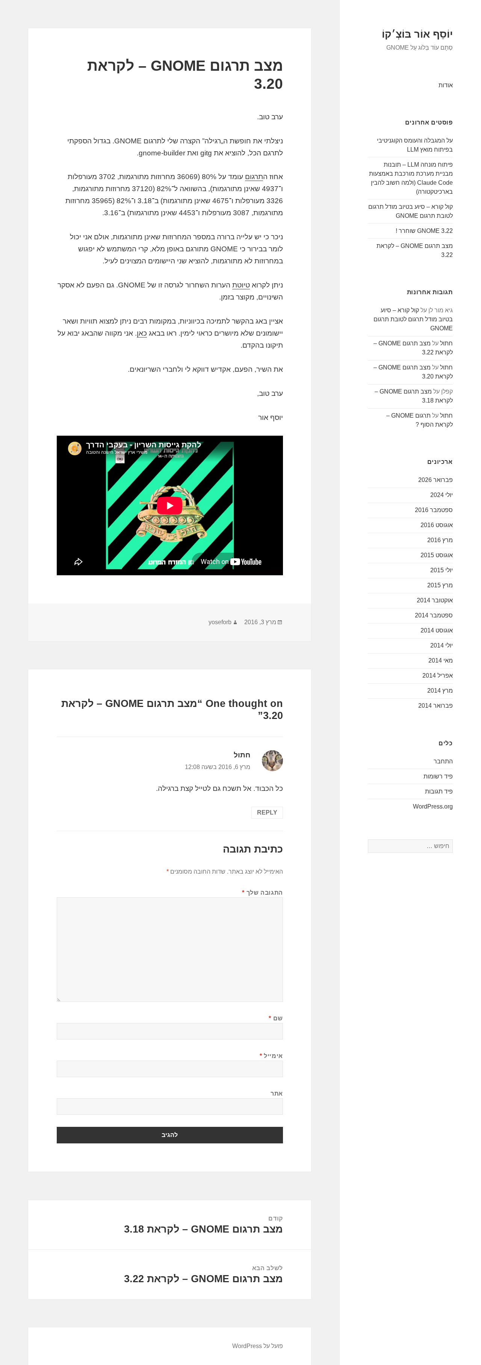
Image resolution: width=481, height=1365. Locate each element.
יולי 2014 (441, 645)
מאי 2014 (440, 660)
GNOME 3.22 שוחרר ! (424, 231)
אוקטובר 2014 (435, 600)
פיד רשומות (438, 776)
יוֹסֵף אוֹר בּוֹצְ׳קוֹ (417, 34)
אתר (277, 1093)
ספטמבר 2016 (434, 510)
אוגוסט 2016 (436, 525)
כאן (142, 333)
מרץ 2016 (440, 540)
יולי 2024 (441, 495)
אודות (446, 85)
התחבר (443, 761)
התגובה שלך (262, 892)
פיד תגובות (439, 791)
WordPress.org (433, 806)
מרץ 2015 (440, 585)
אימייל (271, 1056)
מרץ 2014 (440, 690)
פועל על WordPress (257, 1346)
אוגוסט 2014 (436, 630)
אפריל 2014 (437, 675)
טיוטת (241, 285)
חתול (446, 343)
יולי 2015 (441, 570)
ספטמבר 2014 (434, 615)
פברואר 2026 (435, 480)
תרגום (254, 177)
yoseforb (220, 622)
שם (276, 1018)
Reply (267, 812)
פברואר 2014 (435, 705)
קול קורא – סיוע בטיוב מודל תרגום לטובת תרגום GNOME (413, 319)
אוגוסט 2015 (436, 555)
